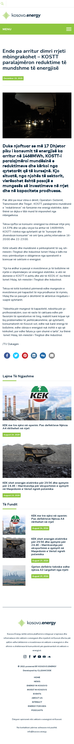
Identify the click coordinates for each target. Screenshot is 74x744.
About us (37, 698)
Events (37, 693)
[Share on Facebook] (7, 357)
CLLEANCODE (44, 670)
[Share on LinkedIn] (34, 357)
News (37, 681)
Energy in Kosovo (37, 685)
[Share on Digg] (43, 357)
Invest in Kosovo (37, 689)
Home (37, 677)
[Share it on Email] (52, 357)
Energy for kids (37, 706)
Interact (37, 702)
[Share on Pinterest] (25, 357)
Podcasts (37, 710)
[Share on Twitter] (16, 357)
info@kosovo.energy (37, 731)
